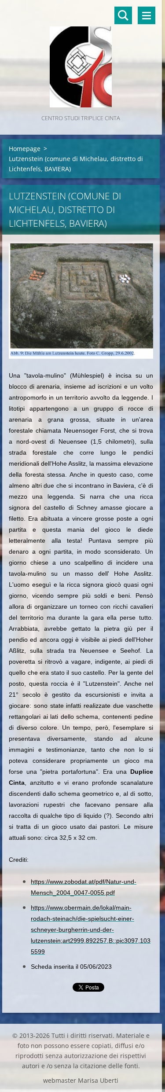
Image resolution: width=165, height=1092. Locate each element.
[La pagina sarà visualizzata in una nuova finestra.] (81, 301)
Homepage (24, 148)
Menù (146, 15)
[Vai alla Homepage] (81, 56)
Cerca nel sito (123, 15)
